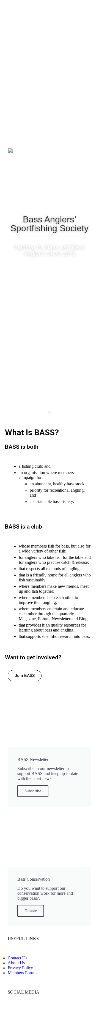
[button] (49, 412)
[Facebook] (33, 201)
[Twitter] (49, 201)
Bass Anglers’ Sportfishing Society (49, 223)
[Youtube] (66, 201)
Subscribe (32, 791)
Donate (30, 910)
